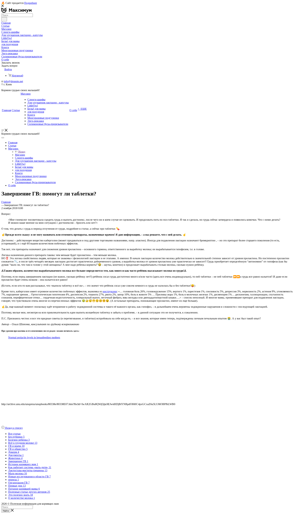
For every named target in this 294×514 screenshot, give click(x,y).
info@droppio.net (13, 81)
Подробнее (30, 3)
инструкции (110, 291)
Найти (6, 511)
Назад (21, 151)
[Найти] (4, 19)
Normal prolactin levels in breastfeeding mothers (34, 337)
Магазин (20, 154)
